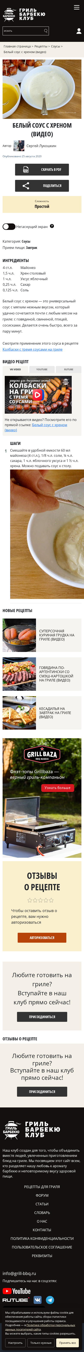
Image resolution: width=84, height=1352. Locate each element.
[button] (51, 226)
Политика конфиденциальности (42, 1238)
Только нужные (40, 1343)
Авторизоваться (42, 937)
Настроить (15, 1343)
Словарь (42, 1212)
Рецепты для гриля (42, 1186)
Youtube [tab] (41, 369)
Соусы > (57, 46)
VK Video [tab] (15, 369)
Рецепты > (42, 46)
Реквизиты (42, 1255)
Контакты (42, 1230)
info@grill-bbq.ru (19, 1273)
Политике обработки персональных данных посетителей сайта (40, 1327)
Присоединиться (42, 1016)
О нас (42, 1221)
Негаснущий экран (25, 226)
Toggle (9, 226)
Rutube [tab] (68, 369)
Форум (42, 1195)
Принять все (67, 1343)
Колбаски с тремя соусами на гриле (32, 349)
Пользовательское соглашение (42, 1247)
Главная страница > (18, 46)
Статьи (42, 1204)
